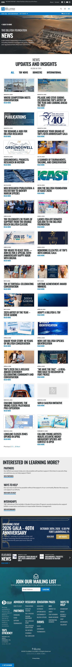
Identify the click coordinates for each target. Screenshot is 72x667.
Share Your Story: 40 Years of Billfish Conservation (18, 342)
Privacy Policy (36, 658)
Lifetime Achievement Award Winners (52, 285)
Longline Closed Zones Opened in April (15, 435)
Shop (61, 619)
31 (15, 447)
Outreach (40, 609)
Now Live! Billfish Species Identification (50, 342)
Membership (64, 609)
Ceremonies (40, 629)
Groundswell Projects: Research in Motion (16, 161)
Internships (10, 501)
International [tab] (54, 72)
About (52, 2)
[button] (70, 557)
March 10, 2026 (8, 400)
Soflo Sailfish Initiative (49, 403)
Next (18, 447)
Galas (39, 626)
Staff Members (53, 614)
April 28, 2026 (41, 309)
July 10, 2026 (41, 156)
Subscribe (46, 589)
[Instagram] (70, 2)
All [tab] (12, 72)
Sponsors (17, 615)
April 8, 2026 (7, 338)
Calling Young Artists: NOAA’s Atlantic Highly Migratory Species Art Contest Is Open (49, 438)
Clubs (15, 618)
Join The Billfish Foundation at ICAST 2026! (52, 189)
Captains (16, 620)
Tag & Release (29, 613)
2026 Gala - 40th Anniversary (9, 14)
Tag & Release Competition (29, 626)
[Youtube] (67, 2)
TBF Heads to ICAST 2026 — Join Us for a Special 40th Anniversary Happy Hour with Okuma (18, 254)
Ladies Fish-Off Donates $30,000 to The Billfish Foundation (49, 221)
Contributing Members (53, 621)
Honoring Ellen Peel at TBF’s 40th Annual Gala (52, 251)
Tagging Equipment (28, 617)
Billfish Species (42, 617)
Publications (29, 606)
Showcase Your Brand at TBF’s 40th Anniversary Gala (52, 132)
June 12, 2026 (41, 216)
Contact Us (52, 609)
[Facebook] (62, 2)
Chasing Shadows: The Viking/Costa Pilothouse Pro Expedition (17, 405)
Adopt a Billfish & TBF (48, 312)
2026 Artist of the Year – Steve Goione (17, 313)
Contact (57, 2)
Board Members (53, 617)
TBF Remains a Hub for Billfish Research (15, 132)
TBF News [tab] (23, 72)
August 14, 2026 (8, 94)
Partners (9, 468)
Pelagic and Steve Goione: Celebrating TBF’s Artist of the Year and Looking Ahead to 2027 (52, 101)
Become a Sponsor (63, 615)
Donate (62, 612)
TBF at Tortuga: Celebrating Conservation (19, 285)
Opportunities (41, 612)
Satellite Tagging (28, 610)
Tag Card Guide (29, 636)
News (3, 2)
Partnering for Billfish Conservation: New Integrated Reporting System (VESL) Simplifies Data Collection (24, 2)
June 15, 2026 (7, 216)
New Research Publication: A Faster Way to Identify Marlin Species (19, 190)
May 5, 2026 (7, 281)
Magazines (40, 606)
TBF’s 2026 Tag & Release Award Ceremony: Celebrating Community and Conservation (18, 373)
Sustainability (41, 614)
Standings (28, 633)
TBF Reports (29, 630)
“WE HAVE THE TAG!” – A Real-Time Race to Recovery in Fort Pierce (51, 371)
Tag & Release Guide (29, 622)
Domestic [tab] (37, 72)
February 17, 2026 (42, 431)
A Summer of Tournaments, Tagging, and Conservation (51, 161)
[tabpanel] (36, 263)
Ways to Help (11, 485)
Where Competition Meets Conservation (17, 98)
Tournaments (18, 623)
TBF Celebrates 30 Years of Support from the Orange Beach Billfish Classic (18, 221)
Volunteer (63, 625)
